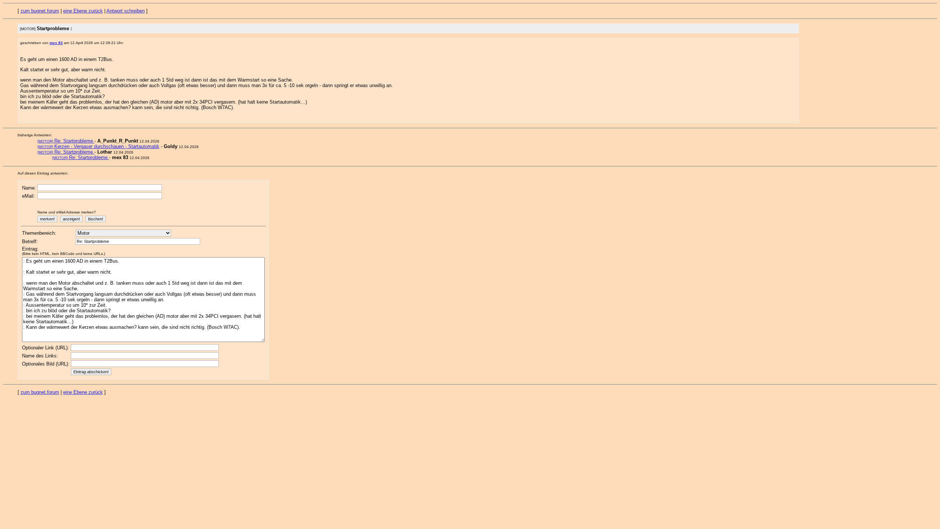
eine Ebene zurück (83, 11)
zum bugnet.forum (40, 11)
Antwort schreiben (125, 11)
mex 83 (56, 43)
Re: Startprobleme (65, 141)
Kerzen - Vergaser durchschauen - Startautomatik (98, 146)
